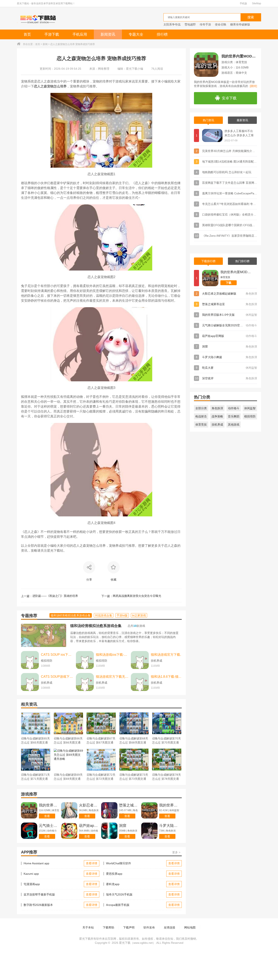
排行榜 (162, 34)
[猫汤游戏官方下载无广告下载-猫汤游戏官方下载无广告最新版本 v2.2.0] (85, 682)
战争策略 (217, 416)
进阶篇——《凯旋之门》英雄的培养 (55, 595)
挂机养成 (217, 424)
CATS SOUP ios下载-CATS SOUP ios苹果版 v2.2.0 (57, 654)
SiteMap (256, 3)
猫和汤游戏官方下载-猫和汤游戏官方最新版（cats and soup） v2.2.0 (167, 654)
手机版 (243, 3)
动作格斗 (233, 408)
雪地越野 (190, 24)
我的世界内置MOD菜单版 (239, 56)
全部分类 (201, 408)
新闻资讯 (108, 34)
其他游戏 (233, 424)
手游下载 (51, 34)
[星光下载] (38, 18)
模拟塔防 (250, 416)
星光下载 (124, 942)
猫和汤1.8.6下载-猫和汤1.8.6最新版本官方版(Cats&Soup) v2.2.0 (167, 676)
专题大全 (136, 34)
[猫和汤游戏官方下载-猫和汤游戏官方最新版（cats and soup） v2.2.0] (140, 660)
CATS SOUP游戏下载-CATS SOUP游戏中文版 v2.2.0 (57, 676)
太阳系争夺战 (172, 24)
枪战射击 (201, 416)
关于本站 (88, 927)
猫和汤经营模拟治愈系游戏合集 (95, 626)
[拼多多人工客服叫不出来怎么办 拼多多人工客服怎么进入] (212, 135)
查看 (47, 816)
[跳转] (253, 86)
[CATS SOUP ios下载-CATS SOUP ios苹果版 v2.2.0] (30, 660)
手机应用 (79, 34)
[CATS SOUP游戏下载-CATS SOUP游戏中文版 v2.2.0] (30, 682)
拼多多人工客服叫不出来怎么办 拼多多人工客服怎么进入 (239, 133)
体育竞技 (201, 424)
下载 (228, 282)
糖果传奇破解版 (240, 24)
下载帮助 (108, 927)
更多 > (176, 852)
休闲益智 (250, 408)
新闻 (45, 44)
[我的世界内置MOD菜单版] (210, 278)
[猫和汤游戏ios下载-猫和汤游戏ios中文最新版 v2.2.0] (85, 660)
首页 (27, 34)
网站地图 (190, 927)
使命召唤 (220, 24)
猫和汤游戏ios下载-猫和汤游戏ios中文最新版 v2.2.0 (112, 654)
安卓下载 (229, 98)
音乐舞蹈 (233, 416)
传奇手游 (205, 24)
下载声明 (129, 927)
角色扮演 (217, 408)
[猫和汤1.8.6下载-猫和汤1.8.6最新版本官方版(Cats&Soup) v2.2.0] (140, 682)
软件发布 (149, 927)
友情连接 (169, 927)
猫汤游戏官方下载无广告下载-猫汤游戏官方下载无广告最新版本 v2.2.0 (112, 676)
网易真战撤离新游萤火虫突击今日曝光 (137, 595)
